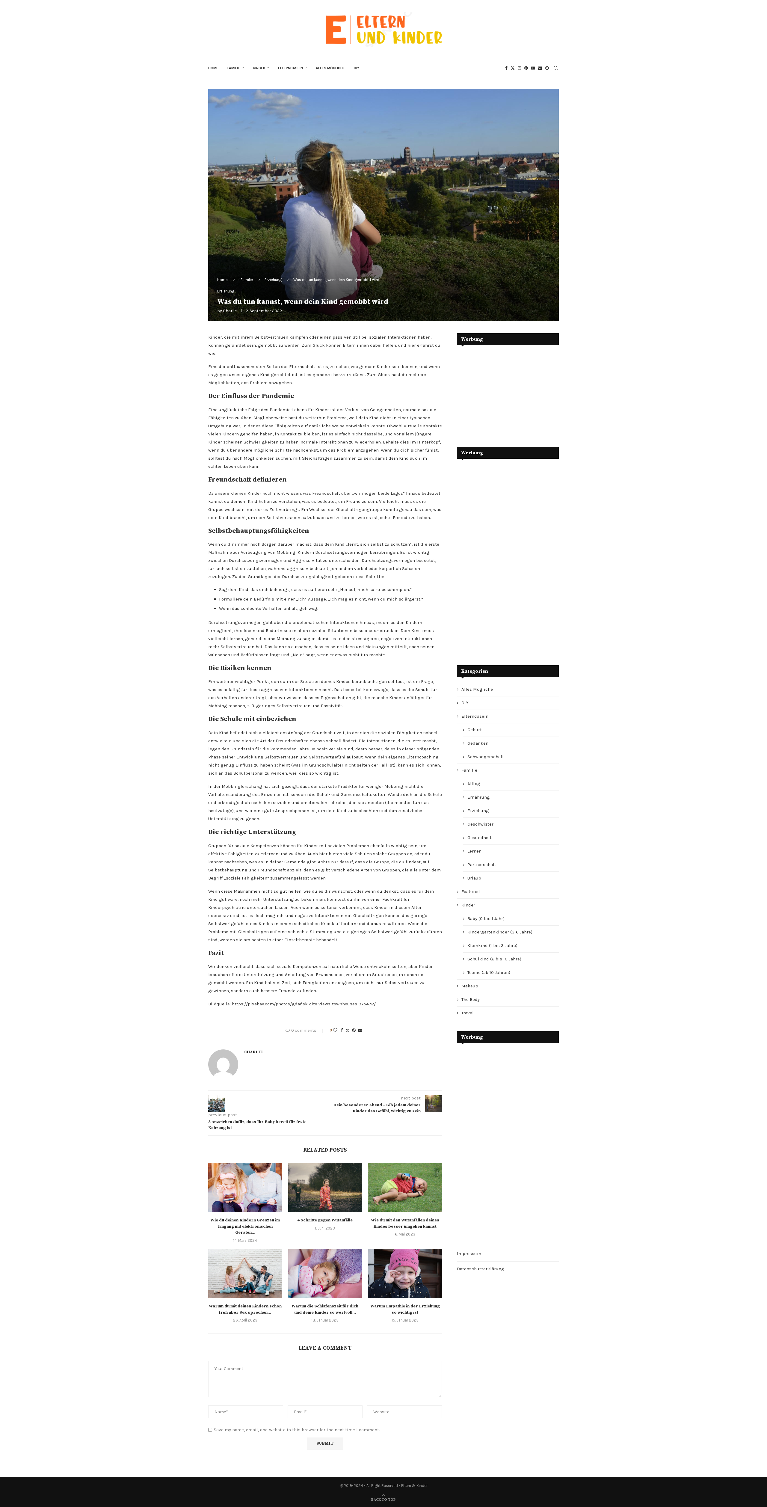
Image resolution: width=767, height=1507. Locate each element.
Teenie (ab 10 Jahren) (488, 972)
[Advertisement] (502, 391)
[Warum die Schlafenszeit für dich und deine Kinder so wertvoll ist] (325, 1273)
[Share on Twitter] (347, 1030)
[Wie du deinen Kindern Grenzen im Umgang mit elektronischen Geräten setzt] (245, 1187)
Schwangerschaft (485, 756)
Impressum (469, 1253)
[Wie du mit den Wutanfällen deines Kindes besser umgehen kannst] (405, 1187)
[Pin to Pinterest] (354, 1030)
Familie (233, 68)
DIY (356, 68)
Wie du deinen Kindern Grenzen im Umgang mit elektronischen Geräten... (245, 1226)
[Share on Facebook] (342, 1030)
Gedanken (477, 743)
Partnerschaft (481, 864)
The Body (470, 999)
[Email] (540, 68)
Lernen (474, 851)
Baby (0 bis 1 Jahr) (486, 918)
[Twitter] (513, 68)
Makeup (469, 986)
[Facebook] (506, 68)
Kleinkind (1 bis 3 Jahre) (492, 945)
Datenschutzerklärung (480, 1268)
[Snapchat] (547, 68)
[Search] (556, 68)
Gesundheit (479, 837)
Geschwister (480, 824)
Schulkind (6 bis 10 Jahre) (494, 959)
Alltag (473, 783)
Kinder (259, 68)
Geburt (474, 729)
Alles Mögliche (330, 68)
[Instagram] (519, 68)
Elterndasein (290, 68)
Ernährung (478, 797)
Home (213, 68)
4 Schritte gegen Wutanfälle (325, 1220)
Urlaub (474, 878)
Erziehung (273, 279)
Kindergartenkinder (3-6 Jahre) (499, 932)
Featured (470, 891)
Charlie (230, 310)
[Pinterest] (526, 68)
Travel (467, 1013)
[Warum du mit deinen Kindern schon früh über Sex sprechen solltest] (245, 1273)
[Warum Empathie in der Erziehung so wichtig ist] (405, 1273)
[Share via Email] (360, 1030)
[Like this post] (335, 1030)
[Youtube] (533, 68)
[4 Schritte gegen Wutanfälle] (325, 1187)
